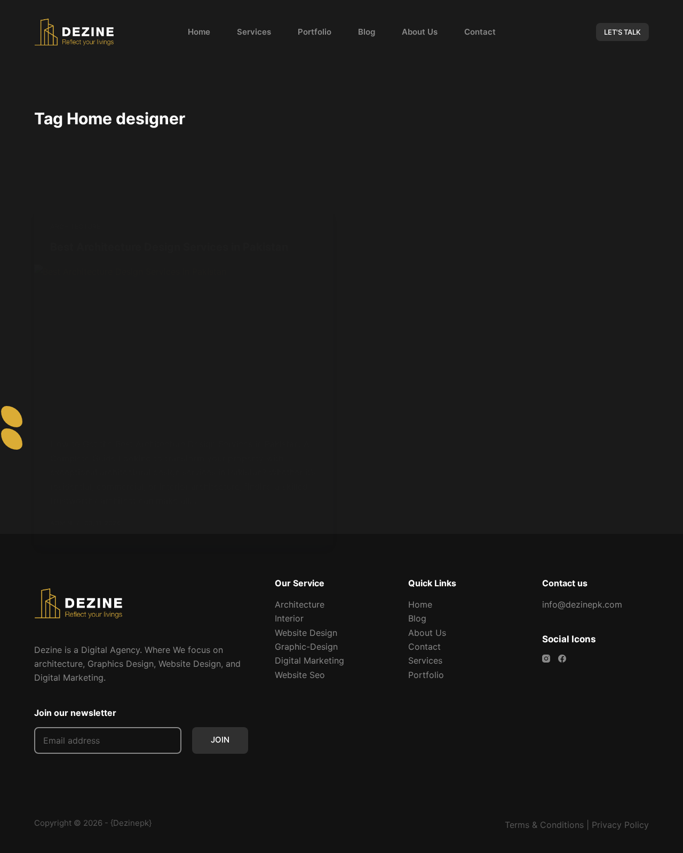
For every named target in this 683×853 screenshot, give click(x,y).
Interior (289, 618)
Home (199, 32)
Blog (366, 32)
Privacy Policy (620, 824)
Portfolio (314, 32)
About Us (420, 32)
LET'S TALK (622, 32)
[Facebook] (562, 659)
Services (254, 32)
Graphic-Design (306, 646)
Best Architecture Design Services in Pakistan (169, 247)
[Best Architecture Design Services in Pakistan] (183, 343)
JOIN (220, 740)
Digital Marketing (309, 660)
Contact (480, 32)
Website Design (306, 632)
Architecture (75, 226)
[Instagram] (546, 659)
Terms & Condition (542, 824)
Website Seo (300, 674)
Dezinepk (131, 823)
